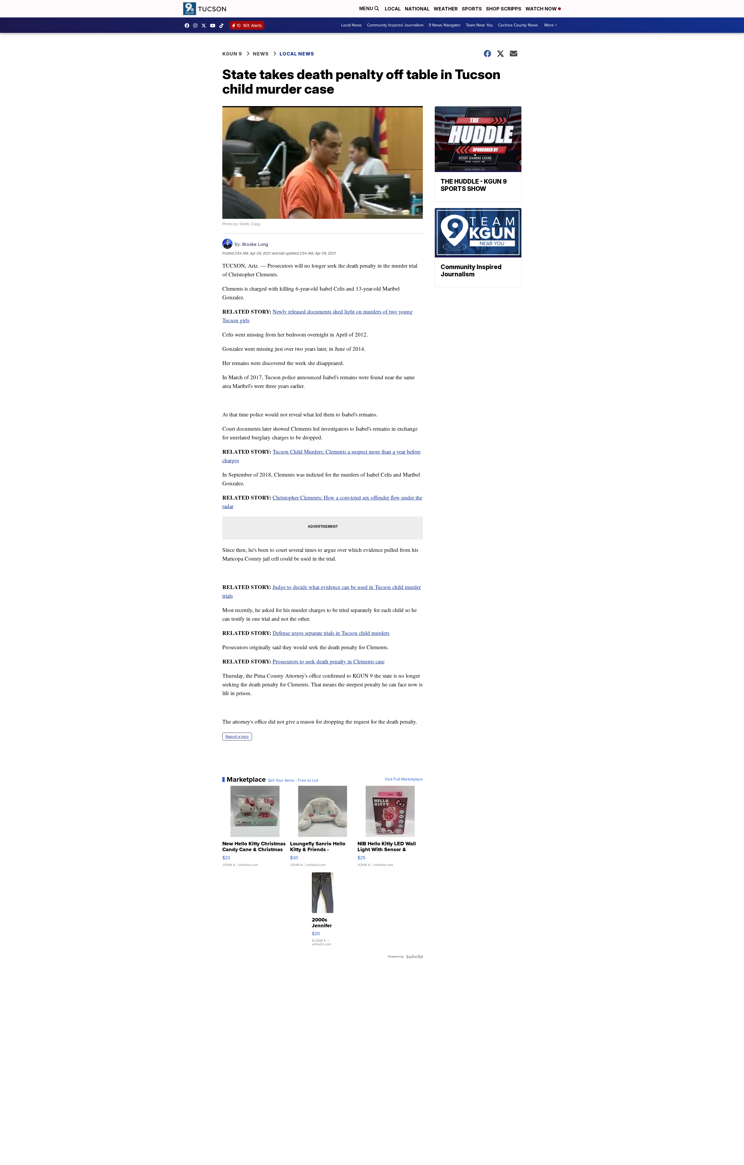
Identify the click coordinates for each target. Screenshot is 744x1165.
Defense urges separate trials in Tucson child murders (331, 632)
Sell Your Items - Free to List (293, 781)
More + (550, 25)
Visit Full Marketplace (404, 779)
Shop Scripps (503, 9)
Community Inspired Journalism (395, 25)
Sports (472, 9)
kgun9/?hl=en (196, 25)
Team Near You (479, 25)
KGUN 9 (232, 54)
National (417, 9)
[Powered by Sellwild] (414, 957)
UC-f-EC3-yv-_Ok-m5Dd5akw (214, 25)
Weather (446, 9)
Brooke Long (255, 244)
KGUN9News (188, 25)
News (261, 54)
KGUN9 (205, 25)
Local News (351, 25)
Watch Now (541, 9)
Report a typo (237, 736)
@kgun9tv (222, 25)
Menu (366, 8)
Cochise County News (518, 25)
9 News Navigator (445, 25)
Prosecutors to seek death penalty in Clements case (328, 661)
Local (393, 9)
